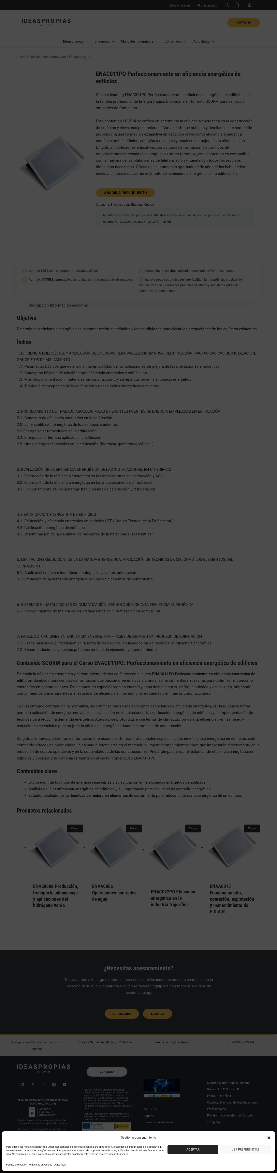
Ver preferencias (246, 1149)
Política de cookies (16, 1164)
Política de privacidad (40, 1164)
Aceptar (193, 1149)
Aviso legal (60, 1164)
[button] (269, 1138)
